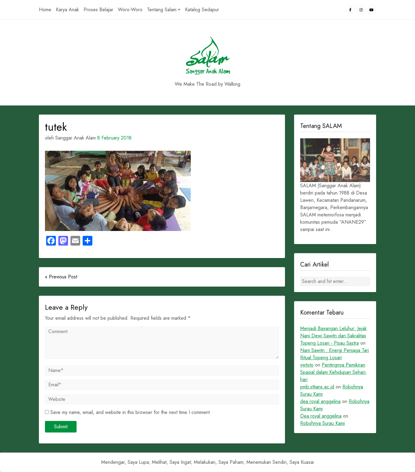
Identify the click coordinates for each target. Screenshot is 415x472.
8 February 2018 (114, 137)
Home (45, 9)
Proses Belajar (98, 9)
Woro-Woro (130, 9)
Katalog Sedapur (202, 9)
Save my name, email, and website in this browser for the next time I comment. (130, 412)
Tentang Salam (162, 9)
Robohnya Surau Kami (322, 423)
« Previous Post (61, 276)
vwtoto (307, 364)
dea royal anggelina (320, 401)
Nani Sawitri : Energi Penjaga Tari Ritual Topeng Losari (334, 354)
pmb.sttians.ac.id (317, 386)
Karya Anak (67, 9)
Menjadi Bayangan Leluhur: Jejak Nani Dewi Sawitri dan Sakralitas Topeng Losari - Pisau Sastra (333, 335)
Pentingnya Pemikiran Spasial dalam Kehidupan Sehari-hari (333, 372)
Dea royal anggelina (320, 415)
